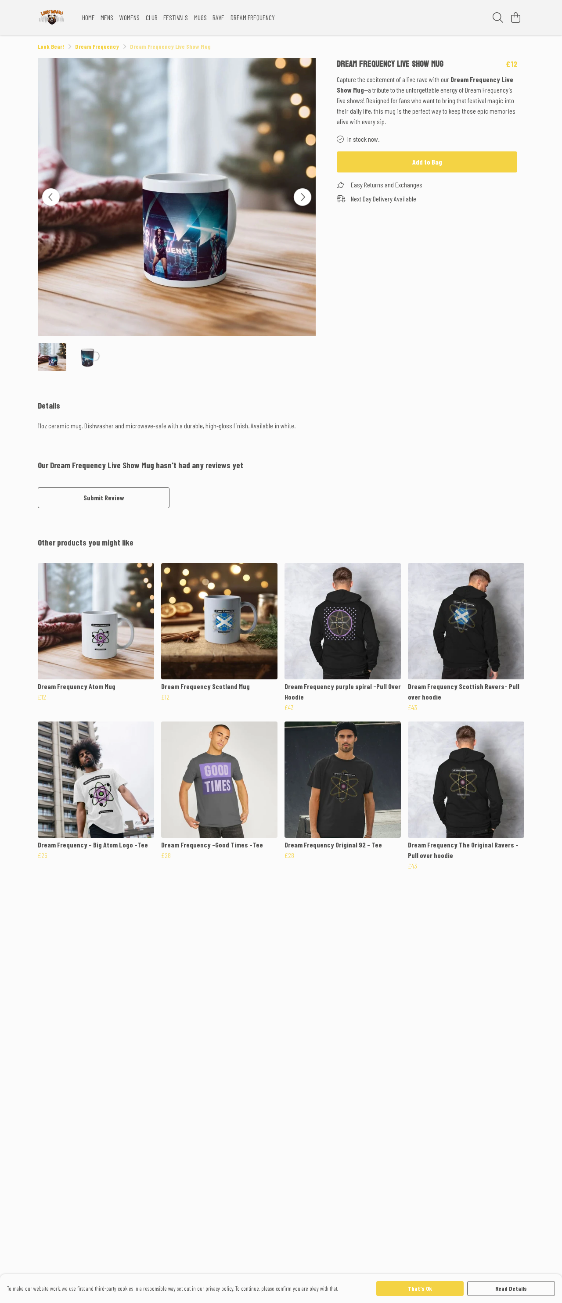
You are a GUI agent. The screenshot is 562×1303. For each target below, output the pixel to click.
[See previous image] (51, 197)
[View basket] (515, 17)
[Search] (498, 17)
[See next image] (302, 197)
